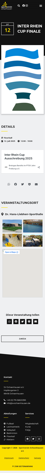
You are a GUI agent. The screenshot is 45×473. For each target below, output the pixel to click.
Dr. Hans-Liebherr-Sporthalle (24, 214)
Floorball (8, 137)
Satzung (37, 458)
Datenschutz (24, 458)
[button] (18, 5)
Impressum (9, 458)
